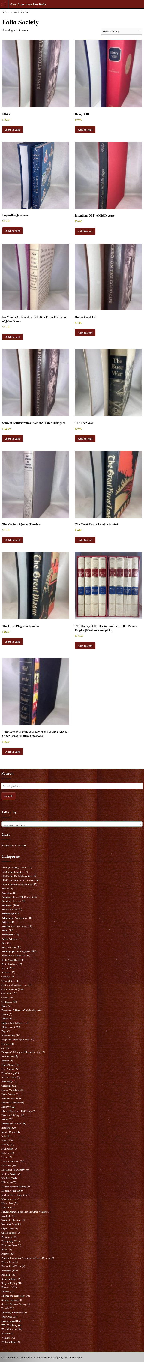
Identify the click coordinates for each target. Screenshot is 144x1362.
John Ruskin (7, 1148)
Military (6, 1182)
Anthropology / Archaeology (15, 918)
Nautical (6, 1216)
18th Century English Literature (17, 876)
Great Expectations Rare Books (28, 4)
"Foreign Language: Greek (14, 867)
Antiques (6, 922)
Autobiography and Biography (16, 951)
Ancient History (9, 909)
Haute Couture (8, 1094)
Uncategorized (9, 1320)
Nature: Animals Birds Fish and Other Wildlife (24, 1211)
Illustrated (6, 1127)
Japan (4, 1140)
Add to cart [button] (12, 129)
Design (5, 1014)
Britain (5, 968)
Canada (5, 976)
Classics (6, 997)
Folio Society (8, 1073)
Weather (6, 1333)
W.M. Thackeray (9, 1325)
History (5, 1106)
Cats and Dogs (8, 981)
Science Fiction (9, 1299)
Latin (4, 1157)
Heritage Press (9, 1098)
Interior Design (9, 1132)
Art (3, 943)
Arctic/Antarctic (10, 939)
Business (6, 972)
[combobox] (72, 824)
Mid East (6, 1178)
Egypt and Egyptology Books (15, 1039)
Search (8, 796)
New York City (9, 1224)
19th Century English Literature (17, 884)
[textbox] (72, 825)
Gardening (6, 1085)
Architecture (8, 934)
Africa (5, 888)
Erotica (5, 1044)
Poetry (5, 1253)
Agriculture (7, 892)
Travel (5, 1308)
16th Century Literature (13, 871)
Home (5, 12)
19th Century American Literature (18, 880)
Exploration (7, 1056)
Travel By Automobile (12, 1312)
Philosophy (7, 1237)
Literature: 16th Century (13, 1169)
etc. (3, 1048)
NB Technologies (73, 1357)
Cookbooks (7, 1002)
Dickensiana (8, 1027)
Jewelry (5, 1144)
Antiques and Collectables (14, 926)
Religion (6, 1274)
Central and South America (15, 985)
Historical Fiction (10, 1102)
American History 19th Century (17, 897)
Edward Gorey (8, 1035)
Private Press (8, 1262)
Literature (6, 1165)
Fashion (5, 1060)
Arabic (5, 930)
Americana (7, 905)
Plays (4, 1249)
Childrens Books (9, 989)
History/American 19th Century (17, 1111)
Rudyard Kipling (9, 1283)
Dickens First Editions (12, 1023)
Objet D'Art (7, 1228)
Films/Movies (8, 1065)
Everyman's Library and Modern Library (21, 1052)
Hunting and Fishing (11, 1123)
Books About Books (11, 960)
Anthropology (8, 913)
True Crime (7, 1316)
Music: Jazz (7, 1203)
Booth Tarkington (10, 964)
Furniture (6, 1081)
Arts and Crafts (9, 947)
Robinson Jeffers (9, 1278)
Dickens (5, 1018)
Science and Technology (13, 1295)
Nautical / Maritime (11, 1220)
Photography (7, 1241)
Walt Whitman (9, 1329)
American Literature (11, 901)
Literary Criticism (10, 1161)
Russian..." (7, 1287)
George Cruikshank (11, 1090)
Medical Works (9, 1174)
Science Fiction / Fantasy (14, 1304)
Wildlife (6, 1337)
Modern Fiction (9, 1190)
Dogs (4, 1031)
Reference (6, 1270)
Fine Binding (8, 1069)
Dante (4, 1006)
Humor (5, 1119)
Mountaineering (9, 1199)
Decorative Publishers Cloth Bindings (20, 1010)
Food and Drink (9, 1077)
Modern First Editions (12, 1195)
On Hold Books (9, 1232)
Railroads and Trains (11, 1266)
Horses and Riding (10, 1115)
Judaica (5, 1153)
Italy (4, 1136)
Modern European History (14, 1186)
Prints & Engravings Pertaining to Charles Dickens (26, 1258)
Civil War (6, 993)
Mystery (5, 1207)
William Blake (9, 1341)
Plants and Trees (9, 1245)
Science (5, 1291)
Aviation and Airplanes (13, 955)
